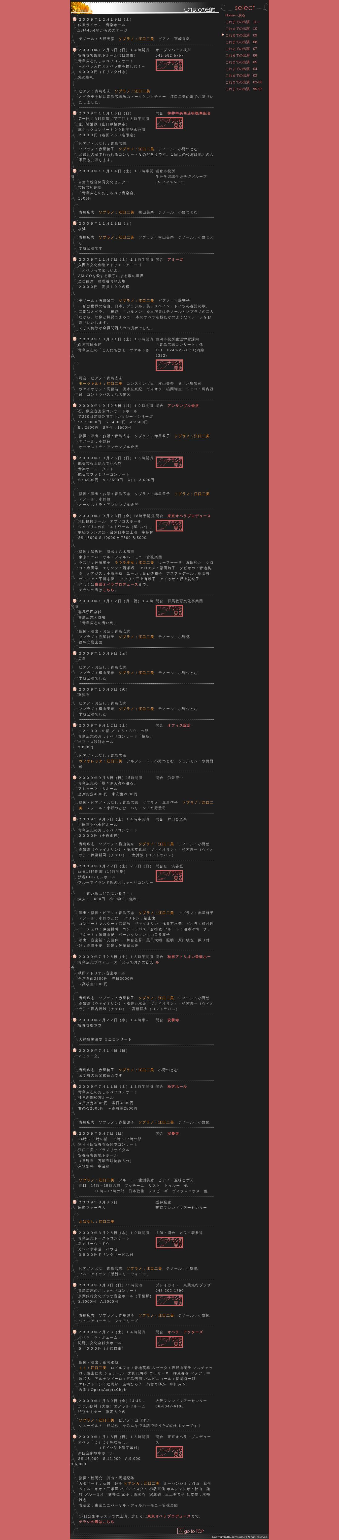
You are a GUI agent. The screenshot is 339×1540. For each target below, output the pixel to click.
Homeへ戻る (235, 15)
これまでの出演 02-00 (243, 82)
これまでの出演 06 (241, 55)
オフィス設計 (179, 725)
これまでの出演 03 (241, 75)
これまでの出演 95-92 (243, 89)
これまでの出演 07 (241, 49)
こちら (109, 590)
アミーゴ (175, 259)
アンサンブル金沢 (183, 406)
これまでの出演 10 (241, 29)
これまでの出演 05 (241, 62)
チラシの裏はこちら (97, 1522)
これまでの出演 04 (241, 69)
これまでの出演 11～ (242, 22)
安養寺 (173, 1020)
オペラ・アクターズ (185, 1332)
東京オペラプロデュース (189, 516)
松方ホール (177, 1086)
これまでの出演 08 (241, 42)
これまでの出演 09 (241, 35)
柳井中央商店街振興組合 (189, 113)
